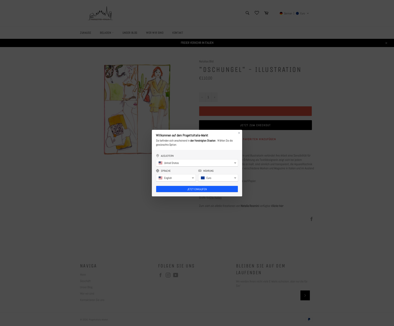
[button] (197, 163)
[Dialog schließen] (239, 133)
